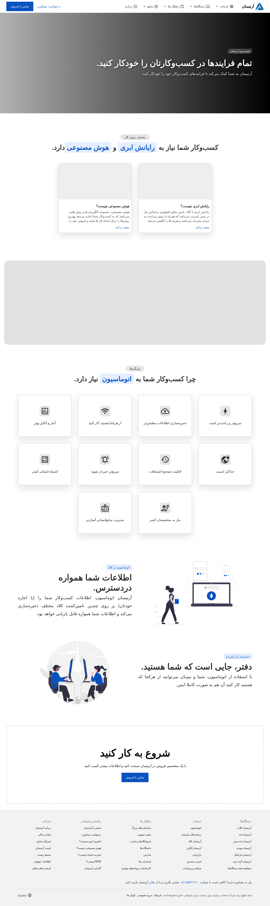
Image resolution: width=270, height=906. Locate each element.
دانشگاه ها (145, 848)
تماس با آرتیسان (92, 827)
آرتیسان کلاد (194, 841)
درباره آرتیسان (43, 827)
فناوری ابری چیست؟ (90, 841)
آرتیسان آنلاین (194, 848)
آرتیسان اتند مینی (242, 841)
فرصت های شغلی (41, 868)
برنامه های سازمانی (191, 834)
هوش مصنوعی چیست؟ (89, 848)
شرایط (157, 895)
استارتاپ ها (145, 861)
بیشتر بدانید (202, 227)
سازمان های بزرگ (141, 827)
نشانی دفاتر (44, 834)
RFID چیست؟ (93, 861)
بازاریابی (196, 854)
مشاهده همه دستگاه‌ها (239, 868)
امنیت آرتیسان (43, 848)
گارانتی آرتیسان (92, 868)
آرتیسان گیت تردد (242, 861)
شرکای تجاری (43, 841)
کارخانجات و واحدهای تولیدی (136, 868)
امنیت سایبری (194, 861)
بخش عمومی (144, 834)
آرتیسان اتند (245, 834)
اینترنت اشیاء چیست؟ (89, 854)
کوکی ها (131, 895)
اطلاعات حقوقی (42, 861)
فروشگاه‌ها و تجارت (140, 841)
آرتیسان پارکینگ (242, 854)
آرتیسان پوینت (243, 848)
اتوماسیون (195, 827)
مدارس (147, 854)
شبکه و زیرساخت (192, 868)
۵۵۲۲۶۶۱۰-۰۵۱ (190, 882)
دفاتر (152, 882)
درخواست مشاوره (49, 6)
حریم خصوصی (144, 895)
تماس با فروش (20, 6)
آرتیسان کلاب (244, 827)
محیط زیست (44, 854)
